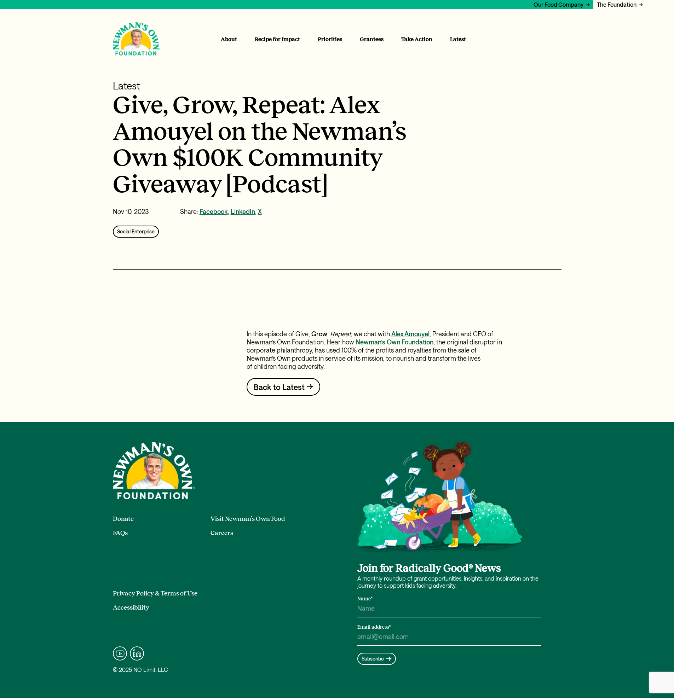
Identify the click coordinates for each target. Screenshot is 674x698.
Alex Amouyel (410, 334)
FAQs (120, 532)
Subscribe (373, 659)
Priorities (330, 39)
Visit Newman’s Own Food (248, 518)
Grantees (372, 39)
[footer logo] (154, 471)
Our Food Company (558, 4)
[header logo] (137, 39)
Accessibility (131, 607)
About (229, 39)
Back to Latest (279, 386)
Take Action (416, 39)
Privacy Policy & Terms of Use (155, 593)
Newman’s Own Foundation (394, 342)
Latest (458, 39)
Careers (222, 532)
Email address (374, 627)
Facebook (214, 211)
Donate (123, 518)
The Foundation (616, 4)
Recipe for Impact (277, 39)
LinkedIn (243, 211)
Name (365, 598)
